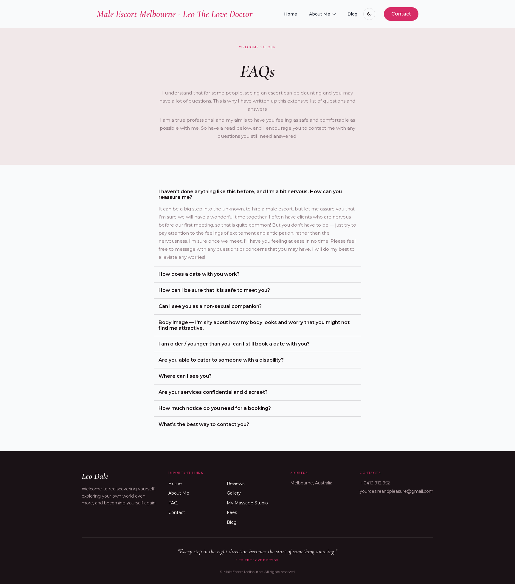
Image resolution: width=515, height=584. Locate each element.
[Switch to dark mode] (369, 14)
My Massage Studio (247, 503)
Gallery (234, 493)
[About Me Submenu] (336, 14)
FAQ (173, 503)
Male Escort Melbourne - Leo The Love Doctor (174, 14)
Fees (232, 512)
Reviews (235, 483)
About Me (319, 14)
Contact (176, 512)
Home (290, 14)
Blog (352, 14)
